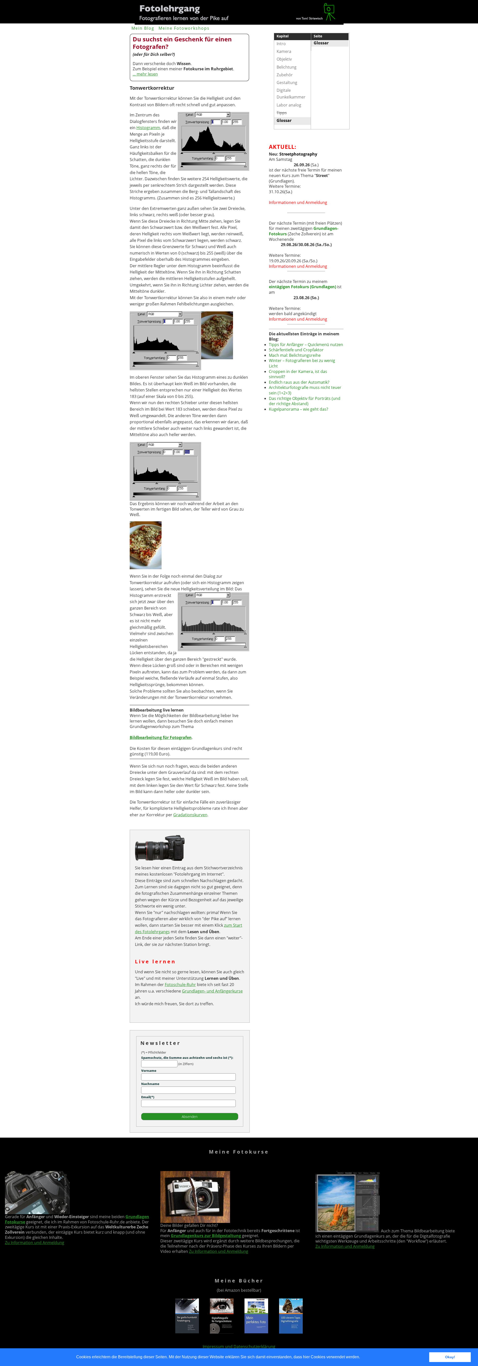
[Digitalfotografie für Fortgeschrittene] (222, 1332)
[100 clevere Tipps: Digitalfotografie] (291, 1332)
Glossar (321, 43)
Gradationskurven (190, 815)
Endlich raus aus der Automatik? (299, 382)
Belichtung (287, 67)
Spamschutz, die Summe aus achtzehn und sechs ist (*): (187, 1057)
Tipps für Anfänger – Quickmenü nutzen (306, 344)
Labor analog (289, 105)
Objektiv (284, 59)
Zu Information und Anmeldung (34, 1242)
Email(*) (147, 1097)
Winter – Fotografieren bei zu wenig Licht (302, 363)
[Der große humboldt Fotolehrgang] (187, 1332)
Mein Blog (142, 28)
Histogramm (148, 127)
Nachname (150, 1084)
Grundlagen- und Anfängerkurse (212, 991)
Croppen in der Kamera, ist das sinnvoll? (298, 374)
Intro (281, 43)
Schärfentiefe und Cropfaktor (296, 350)
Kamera (284, 51)
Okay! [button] (450, 1357)
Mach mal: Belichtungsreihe (295, 355)
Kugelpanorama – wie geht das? (298, 409)
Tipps (282, 112)
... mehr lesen (145, 74)
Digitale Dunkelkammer (291, 94)
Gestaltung (287, 82)
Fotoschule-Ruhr (180, 984)
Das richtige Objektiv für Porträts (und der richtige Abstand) (304, 401)
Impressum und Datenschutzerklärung (239, 1346)
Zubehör (285, 75)
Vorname (148, 1070)
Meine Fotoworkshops (184, 28)
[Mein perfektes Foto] (256, 1332)
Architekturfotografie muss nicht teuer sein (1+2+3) (305, 390)
